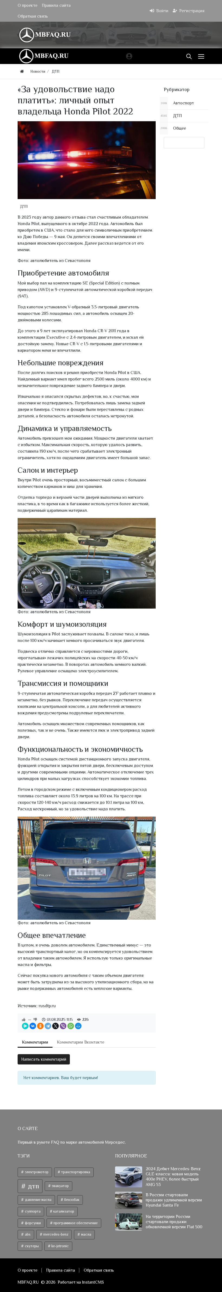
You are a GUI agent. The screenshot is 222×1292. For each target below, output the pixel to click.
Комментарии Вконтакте (80, 1042)
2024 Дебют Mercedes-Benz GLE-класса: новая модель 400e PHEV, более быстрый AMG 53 (173, 1176)
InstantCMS (93, 1282)
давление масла (37, 1200)
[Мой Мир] (78, 1026)
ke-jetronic (60, 1246)
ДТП (24, 206)
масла (85, 1234)
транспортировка (75, 1172)
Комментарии (35, 1042)
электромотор (36, 1172)
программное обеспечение (75, 1223)
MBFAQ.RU (28, 1282)
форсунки (32, 1223)
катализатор (63, 1211)
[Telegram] (48, 1026)
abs (27, 1234)
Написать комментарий (43, 1059)
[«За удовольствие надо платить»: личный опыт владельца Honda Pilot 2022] (87, 160)
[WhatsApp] (70, 1026)
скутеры (31, 1246)
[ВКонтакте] (33, 1026)
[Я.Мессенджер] (25, 1026)
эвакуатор (60, 1186)
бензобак (71, 1200)
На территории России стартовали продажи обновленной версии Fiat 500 (174, 1221)
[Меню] (201, 56)
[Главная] (22, 71)
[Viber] (63, 1026)
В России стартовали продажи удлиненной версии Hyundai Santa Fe (174, 1200)
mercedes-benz (55, 1234)
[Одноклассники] (40, 1026)
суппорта (32, 1211)
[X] (55, 1026)
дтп (32, 1186)
